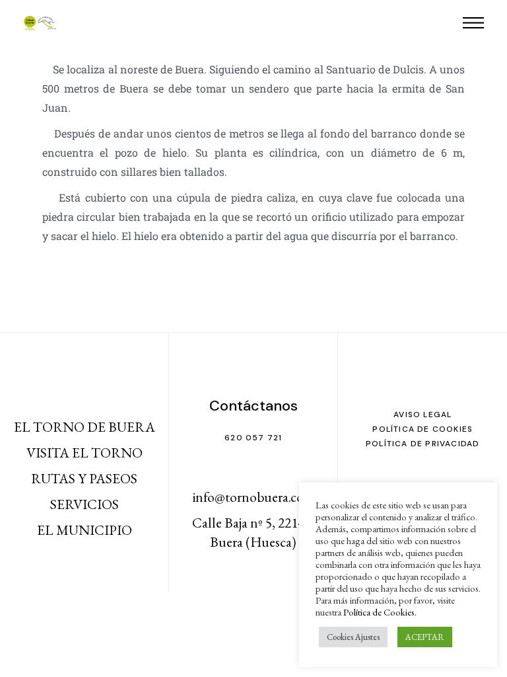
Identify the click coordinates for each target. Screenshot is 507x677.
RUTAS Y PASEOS (84, 478)
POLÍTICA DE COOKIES (422, 429)
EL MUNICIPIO (84, 530)
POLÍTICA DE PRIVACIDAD (422, 443)
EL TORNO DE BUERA (84, 427)
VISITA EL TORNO (84, 452)
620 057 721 (253, 437)
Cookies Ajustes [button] (353, 637)
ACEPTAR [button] (424, 637)
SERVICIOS (84, 504)
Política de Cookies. (380, 612)
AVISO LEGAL (422, 414)
